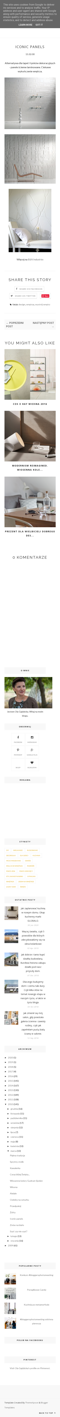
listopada (15, 1113)
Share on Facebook (31, 289)
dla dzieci (24, 855)
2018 (10, 1067)
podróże (30, 866)
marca (13, 1151)
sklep (18, 767)
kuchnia (36, 855)
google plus (32, 755)
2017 (10, 1071)
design (22, 304)
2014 (10, 1085)
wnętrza (30, 304)
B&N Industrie (35, 259)
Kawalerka (15, 1168)
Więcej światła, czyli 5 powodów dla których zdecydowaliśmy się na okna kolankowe (33, 937)
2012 (10, 1095)
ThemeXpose (31, 1402)
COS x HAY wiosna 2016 (30, 403)
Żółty (13, 1212)
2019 (10, 1062)
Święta (23, 887)
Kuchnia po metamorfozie (36, 1304)
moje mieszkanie (13, 861)
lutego (14, 1236)
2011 (10, 1099)
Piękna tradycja (17, 1155)
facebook (18, 742)
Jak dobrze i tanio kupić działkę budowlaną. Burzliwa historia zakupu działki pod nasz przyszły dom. (33, 963)
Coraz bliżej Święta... (20, 1174)
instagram (32, 742)
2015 (10, 1080)
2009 (10, 1245)
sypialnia (31, 876)
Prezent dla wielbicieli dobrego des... (30, 533)
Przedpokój (15, 1206)
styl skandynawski (14, 876)
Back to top (46, 1413)
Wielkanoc (18, 850)
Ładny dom (11, 887)
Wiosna (13, 1187)
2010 (10, 1104)
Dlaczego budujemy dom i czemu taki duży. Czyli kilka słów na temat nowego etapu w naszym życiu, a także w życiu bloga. (33, 992)
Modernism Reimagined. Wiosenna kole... (30, 467)
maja (13, 1141)
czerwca (15, 1136)
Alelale (13, 1193)
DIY (7, 850)
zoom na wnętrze (26, 882)
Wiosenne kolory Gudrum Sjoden (26, 1180)
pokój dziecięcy (26, 871)
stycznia (15, 1240)
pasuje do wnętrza (14, 866)
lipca (13, 1132)
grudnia (14, 1108)
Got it (39, 25)
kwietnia (15, 1146)
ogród (28, 861)
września (15, 1123)
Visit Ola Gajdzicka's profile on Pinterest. (30, 1368)
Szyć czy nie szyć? (18, 1231)
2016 (10, 1076)
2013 (10, 1090)
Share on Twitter (25, 296)
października (17, 1118)
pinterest (18, 755)
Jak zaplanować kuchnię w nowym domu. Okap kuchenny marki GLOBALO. (33, 914)
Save (47, 296)
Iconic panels (16, 1218)
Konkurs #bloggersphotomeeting (36, 1275)
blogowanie (32, 850)
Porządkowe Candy (36, 1289)
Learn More (25, 25)
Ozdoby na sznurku (19, 1199)
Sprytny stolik (17, 1161)
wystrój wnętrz (42, 304)
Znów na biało (17, 1225)
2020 (10, 1057)
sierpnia (14, 1127)
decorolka (11, 855)
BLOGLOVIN (32, 767)
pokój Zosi (10, 871)
